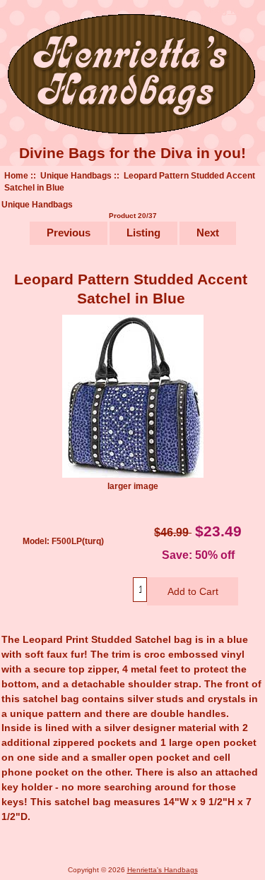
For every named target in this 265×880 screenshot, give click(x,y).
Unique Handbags (76, 175)
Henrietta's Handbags (162, 870)
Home (16, 175)
